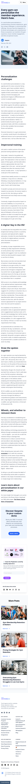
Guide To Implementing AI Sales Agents (20, 720)
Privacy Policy (4, 748)
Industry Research (21, 728)
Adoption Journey (6, 730)
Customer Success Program (6, 719)
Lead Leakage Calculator (4, 727)
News (17, 756)
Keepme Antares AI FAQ (21, 742)
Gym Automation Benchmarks (20, 725)
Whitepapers (19, 730)
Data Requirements (6, 744)
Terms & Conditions (6, 742)
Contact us (18, 751)
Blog (17, 732)
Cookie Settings (5, 782)
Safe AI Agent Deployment (4, 723)
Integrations (4, 735)
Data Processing (5, 746)
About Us (18, 754)
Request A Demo (20, 749)
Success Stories (5, 732)
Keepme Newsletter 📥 (21, 746)
